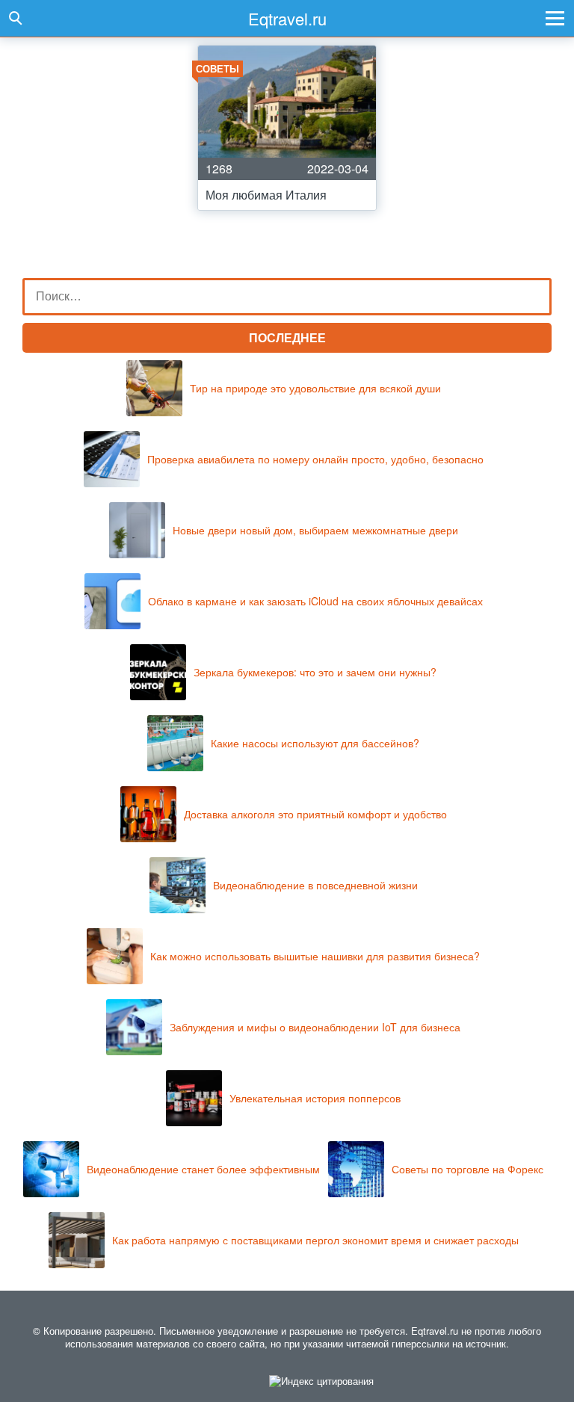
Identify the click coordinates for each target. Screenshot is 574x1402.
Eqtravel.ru (287, 18)
